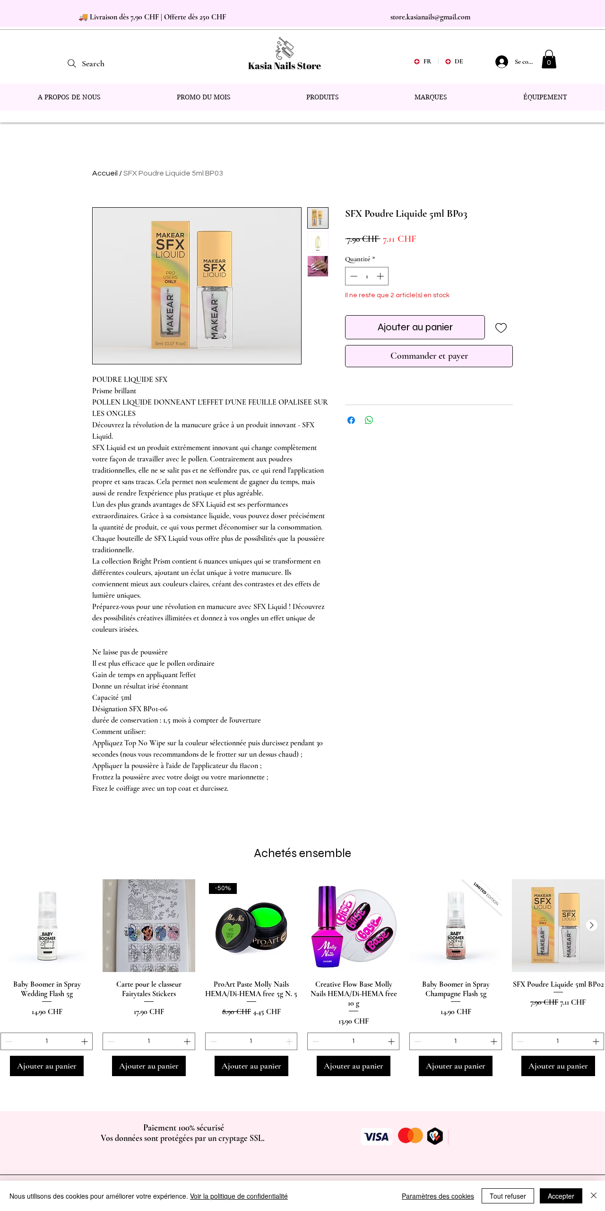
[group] (302, 978)
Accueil (105, 173)
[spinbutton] (367, 276)
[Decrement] (352, 276)
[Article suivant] (591, 925)
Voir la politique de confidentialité (239, 1196)
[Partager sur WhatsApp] (369, 420)
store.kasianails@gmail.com (430, 17)
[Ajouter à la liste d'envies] (501, 327)
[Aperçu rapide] (46, 925)
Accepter (561, 1196)
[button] (549, 59)
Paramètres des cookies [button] (438, 1196)
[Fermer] (593, 1195)
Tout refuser (508, 1196)
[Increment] (381, 276)
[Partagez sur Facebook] (351, 420)
